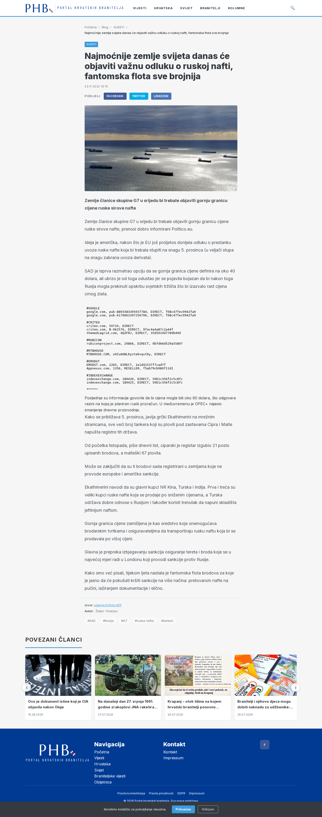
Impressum (173, 757)
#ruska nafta (144, 621)
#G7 (124, 621)
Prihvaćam (183, 809)
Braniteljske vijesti (109, 776)
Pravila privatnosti (161, 793)
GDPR (181, 793)
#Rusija (108, 621)
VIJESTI (118, 27)
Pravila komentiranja (131, 793)
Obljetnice (103, 782)
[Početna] (74, 8)
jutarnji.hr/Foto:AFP (108, 605)
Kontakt (170, 752)
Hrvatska (102, 764)
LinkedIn (161, 96)
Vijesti (99, 757)
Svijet (99, 770)
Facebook (115, 96)
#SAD (91, 621)
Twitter (138, 96)
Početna (91, 27)
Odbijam (208, 809)
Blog (105, 27)
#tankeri (167, 621)
